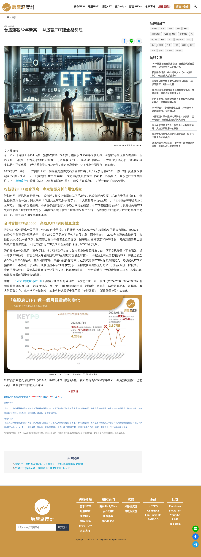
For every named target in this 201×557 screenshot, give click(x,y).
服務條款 (108, 516)
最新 (14, 17)
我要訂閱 (62, 527)
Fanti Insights (153, 515)
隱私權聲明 (108, 521)
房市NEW (85, 506)
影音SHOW (85, 526)
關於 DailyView (108, 506)
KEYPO (153, 506)
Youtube (175, 515)
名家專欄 (85, 530)
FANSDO (153, 519)
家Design (85, 521)
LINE (175, 519)
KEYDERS (153, 510)
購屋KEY (85, 516)
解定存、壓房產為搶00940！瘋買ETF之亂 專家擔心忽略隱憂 (49, 464)
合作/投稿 (108, 511)
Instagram (175, 510)
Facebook (175, 506)
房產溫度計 (20, 180)
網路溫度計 (164, 6)
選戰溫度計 (131, 511)
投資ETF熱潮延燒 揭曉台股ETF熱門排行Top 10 (42, 468)
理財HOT (85, 511)
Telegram (175, 524)
